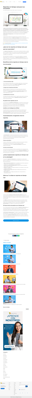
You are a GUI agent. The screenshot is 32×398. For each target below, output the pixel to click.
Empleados (5, 356)
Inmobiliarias (5, 362)
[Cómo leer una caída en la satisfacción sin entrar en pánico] (9, 299)
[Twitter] (22, 393)
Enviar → (26, 386)
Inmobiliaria (5, 361)
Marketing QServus (7, 10)
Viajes (4, 378)
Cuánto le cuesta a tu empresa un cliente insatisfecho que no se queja (14, 284)
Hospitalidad (5, 359)
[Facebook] (25, 393)
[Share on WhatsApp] (19, 236)
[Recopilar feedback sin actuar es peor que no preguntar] (9, 249)
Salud (4, 369)
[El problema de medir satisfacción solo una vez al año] (9, 259)
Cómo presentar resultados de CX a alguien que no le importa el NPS (14, 294)
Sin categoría (5, 374)
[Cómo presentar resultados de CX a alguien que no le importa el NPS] (9, 289)
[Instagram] (27, 393)
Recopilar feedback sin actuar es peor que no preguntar (12, 253)
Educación (5, 355)
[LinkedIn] (20, 393)
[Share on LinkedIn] (17, 236)
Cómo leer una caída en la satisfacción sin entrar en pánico (12, 304)
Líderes (16, 10)
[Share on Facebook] (13, 236)
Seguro (4, 371)
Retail (4, 368)
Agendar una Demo (16, 220)
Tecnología (5, 375)
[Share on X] (15, 236)
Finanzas (4, 358)
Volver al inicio (6, 240)
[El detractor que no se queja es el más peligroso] (9, 269)
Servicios (4, 372)
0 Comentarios (19, 10)
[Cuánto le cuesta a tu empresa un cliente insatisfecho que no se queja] (9, 279)
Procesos (4, 365)
